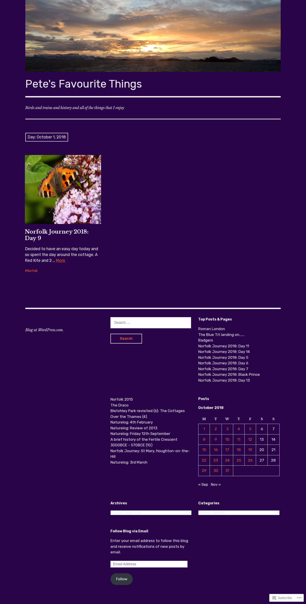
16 (216, 449)
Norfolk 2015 (121, 399)
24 (227, 460)
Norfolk (32, 271)
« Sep (203, 484)
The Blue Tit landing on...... (221, 334)
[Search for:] (150, 322)
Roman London (211, 329)
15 (204, 449)
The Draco (119, 405)
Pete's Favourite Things (83, 83)
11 (238, 439)
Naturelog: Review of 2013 (133, 428)
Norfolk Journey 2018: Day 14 (224, 351)
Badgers (205, 340)
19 (250, 449)
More (60, 260)
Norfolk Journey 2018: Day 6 (223, 363)
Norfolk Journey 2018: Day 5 (223, 357)
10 (227, 439)
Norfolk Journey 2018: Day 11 (223, 346)
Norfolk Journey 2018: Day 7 (223, 369)
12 (250, 439)
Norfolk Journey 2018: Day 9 (56, 234)
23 (215, 460)
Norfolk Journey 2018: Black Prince (229, 374)
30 (215, 470)
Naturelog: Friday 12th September (140, 433)
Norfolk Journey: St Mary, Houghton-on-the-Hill (150, 454)
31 (227, 470)
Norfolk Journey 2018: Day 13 (224, 380)
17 (227, 449)
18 (239, 449)
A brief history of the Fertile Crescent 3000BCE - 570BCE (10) (143, 442)
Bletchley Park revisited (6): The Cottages (147, 410)
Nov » (216, 484)
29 (204, 470)
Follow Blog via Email (129, 531)
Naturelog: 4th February (131, 422)
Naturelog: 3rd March (128, 462)
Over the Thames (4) (128, 416)
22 (204, 460)
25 (239, 460)
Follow (121, 579)
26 (250, 460)
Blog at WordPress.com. (44, 330)
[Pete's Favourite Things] (153, 36)
